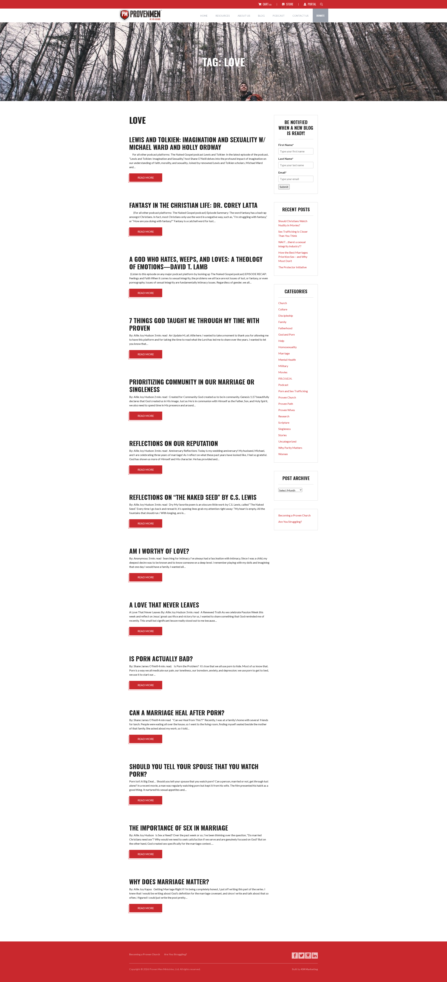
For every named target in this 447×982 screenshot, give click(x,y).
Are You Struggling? (290, 521)
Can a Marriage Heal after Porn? (176, 712)
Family (282, 321)
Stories (282, 435)
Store (289, 4)
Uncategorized (287, 441)
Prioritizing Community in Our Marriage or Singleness (191, 385)
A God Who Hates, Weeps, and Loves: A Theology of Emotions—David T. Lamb (196, 262)
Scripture (283, 422)
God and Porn (286, 334)
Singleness (284, 428)
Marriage (284, 353)
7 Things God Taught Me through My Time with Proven (194, 324)
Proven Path (285, 403)
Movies (282, 372)
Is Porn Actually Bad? (161, 658)
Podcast (283, 384)
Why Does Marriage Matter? (169, 881)
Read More (146, 177)
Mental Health (287, 359)
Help (281, 340)
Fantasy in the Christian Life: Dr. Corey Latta (193, 205)
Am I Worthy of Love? (159, 550)
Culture (282, 309)
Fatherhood (285, 328)
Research (283, 416)
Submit (284, 186)
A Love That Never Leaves (164, 604)
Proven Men (143, 15)
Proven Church (287, 397)
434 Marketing (309, 969)
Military (283, 366)
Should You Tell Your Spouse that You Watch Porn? (193, 770)
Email (282, 172)
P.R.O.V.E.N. (285, 378)
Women (283, 454)
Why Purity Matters (290, 447)
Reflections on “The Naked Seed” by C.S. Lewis (193, 497)
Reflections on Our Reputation (173, 443)
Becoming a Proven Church (294, 515)
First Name (286, 144)
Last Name (285, 158)
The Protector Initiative (292, 267)
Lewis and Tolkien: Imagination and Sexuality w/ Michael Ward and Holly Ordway (197, 143)
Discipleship (285, 315)
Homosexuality (287, 347)
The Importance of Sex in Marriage (178, 827)
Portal (312, 4)
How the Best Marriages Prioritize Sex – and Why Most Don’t (293, 256)
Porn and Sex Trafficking (293, 391)
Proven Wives (286, 410)
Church (282, 303)
